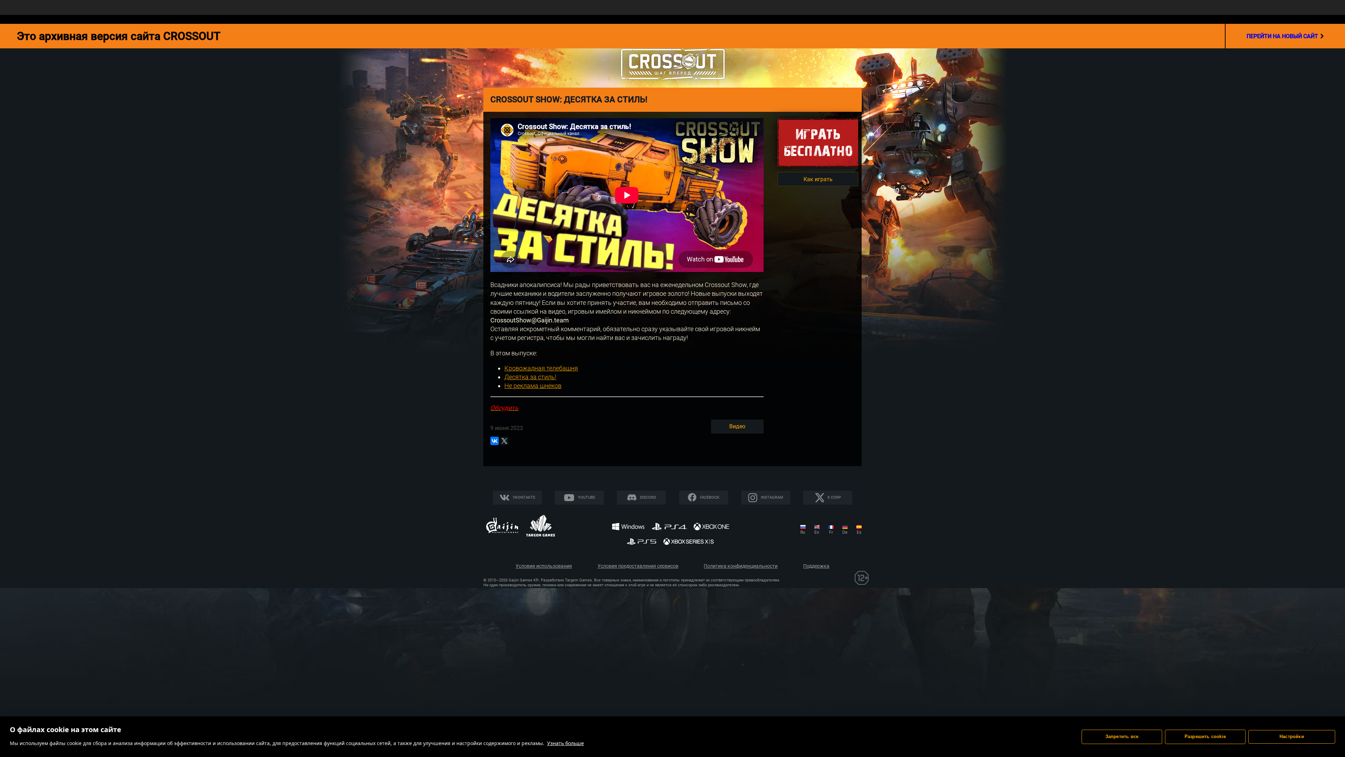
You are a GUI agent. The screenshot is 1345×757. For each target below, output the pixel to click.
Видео (737, 426)
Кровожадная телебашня (541, 368)
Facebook (709, 497)
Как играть (818, 179)
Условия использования (544, 566)
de (844, 532)
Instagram (772, 497)
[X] (504, 441)
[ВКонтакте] (494, 441)
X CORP (834, 497)
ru (802, 532)
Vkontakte (524, 497)
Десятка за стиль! (530, 377)
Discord (648, 497)
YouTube (586, 497)
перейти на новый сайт (1282, 36)
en (816, 532)
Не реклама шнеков (532, 385)
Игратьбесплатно (818, 142)
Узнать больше (565, 743)
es (859, 532)
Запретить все (1122, 736)
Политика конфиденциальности (741, 566)
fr (831, 532)
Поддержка (816, 566)
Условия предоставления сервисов (638, 566)
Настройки (1292, 736)
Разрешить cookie (1205, 736)
